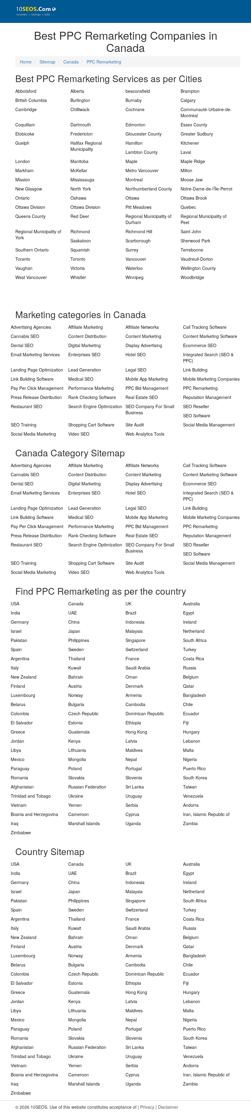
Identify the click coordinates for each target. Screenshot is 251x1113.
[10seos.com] (33, 11)
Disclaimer (168, 1107)
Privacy (147, 1107)
